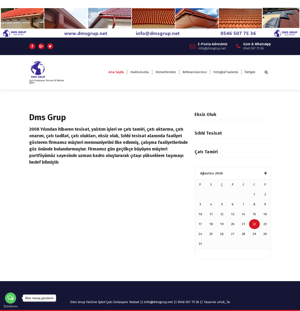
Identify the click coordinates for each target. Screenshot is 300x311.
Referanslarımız (195, 72)
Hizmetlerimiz (165, 72)
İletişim (250, 72)
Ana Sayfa (116, 72)
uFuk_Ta (223, 302)
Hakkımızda (139, 72)
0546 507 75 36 (188, 302)
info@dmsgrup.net (158, 302)
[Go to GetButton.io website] (11, 306)
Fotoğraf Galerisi (225, 72)
